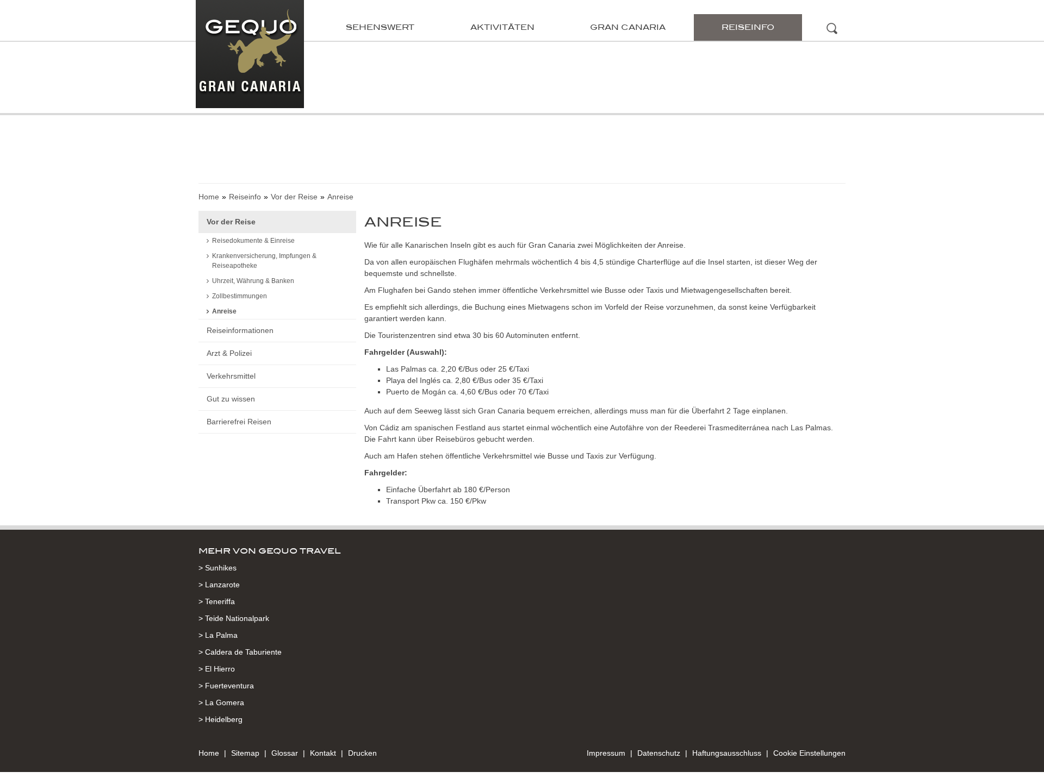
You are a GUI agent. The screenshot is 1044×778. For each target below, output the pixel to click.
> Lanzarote (219, 584)
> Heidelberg (220, 719)
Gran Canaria (628, 27)
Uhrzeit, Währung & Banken (253, 281)
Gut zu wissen (231, 398)
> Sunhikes (217, 567)
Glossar (284, 753)
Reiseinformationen (240, 330)
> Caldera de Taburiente (240, 652)
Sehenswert (380, 27)
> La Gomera (221, 702)
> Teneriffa (216, 601)
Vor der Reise (294, 196)
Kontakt (323, 753)
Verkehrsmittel (231, 376)
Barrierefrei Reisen (239, 421)
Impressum (606, 753)
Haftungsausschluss (726, 753)
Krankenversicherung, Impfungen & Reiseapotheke (264, 260)
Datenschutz (658, 753)
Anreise (224, 311)
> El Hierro (216, 668)
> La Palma (218, 635)
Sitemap (245, 753)
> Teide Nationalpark (233, 618)
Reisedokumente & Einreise (253, 240)
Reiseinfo (748, 27)
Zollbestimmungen (239, 296)
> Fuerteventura (226, 685)
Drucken (362, 753)
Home (208, 196)
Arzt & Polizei (229, 353)
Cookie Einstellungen (809, 753)
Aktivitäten (502, 27)
